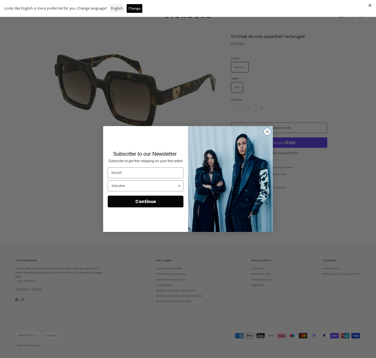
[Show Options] (179, 186)
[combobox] (144, 186)
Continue (145, 201)
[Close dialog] (267, 131)
